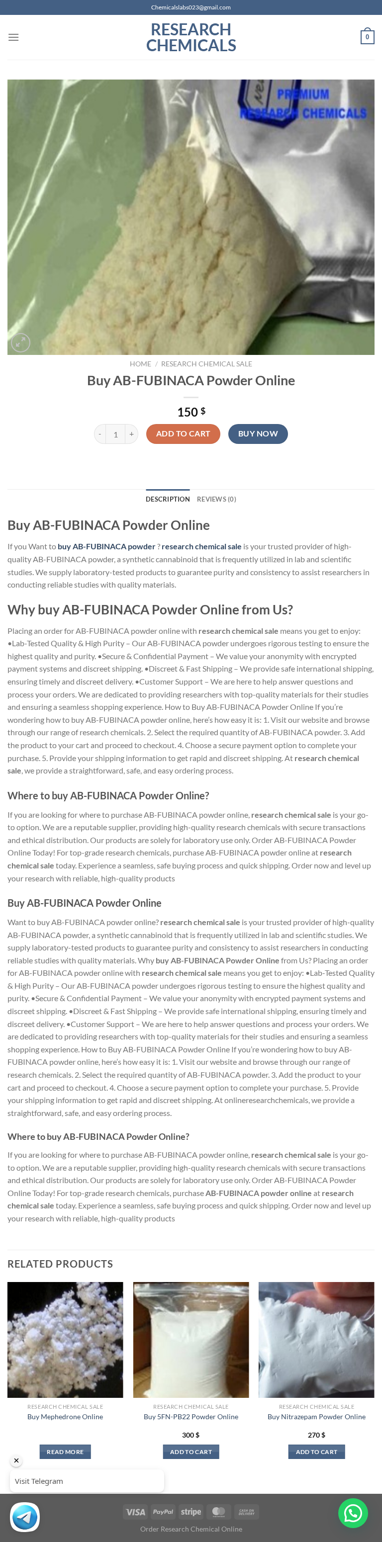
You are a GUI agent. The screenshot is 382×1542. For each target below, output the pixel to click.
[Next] (374, 1379)
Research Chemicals (191, 37)
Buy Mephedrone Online (65, 1416)
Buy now (258, 433)
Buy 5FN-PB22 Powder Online (191, 1416)
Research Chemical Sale (206, 364)
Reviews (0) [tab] (216, 499)
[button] (353, 1513)
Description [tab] (168, 499)
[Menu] (13, 37)
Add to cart (183, 433)
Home (140, 364)
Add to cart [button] (191, 1452)
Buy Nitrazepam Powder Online (317, 1416)
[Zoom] (20, 342)
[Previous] (7, 1379)
